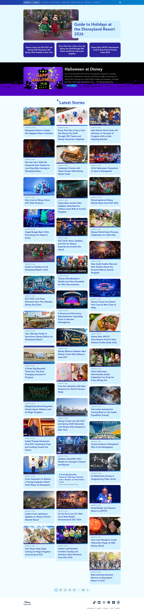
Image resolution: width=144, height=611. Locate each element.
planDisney (99, 608)
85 (83, 590)
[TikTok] (94, 602)
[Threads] (118, 602)
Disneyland (65, 2)
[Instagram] (103, 602)
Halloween (45, 2)
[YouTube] (99, 602)
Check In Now (71, 85)
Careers (111, 608)
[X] (113, 602)
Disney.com (117, 608)
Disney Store (106, 608)
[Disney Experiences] (27, 603)
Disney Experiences (91, 608)
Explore (97, 2)
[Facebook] (108, 602)
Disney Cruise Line (77, 2)
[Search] (120, 2)
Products (88, 2)
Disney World (55, 2)
